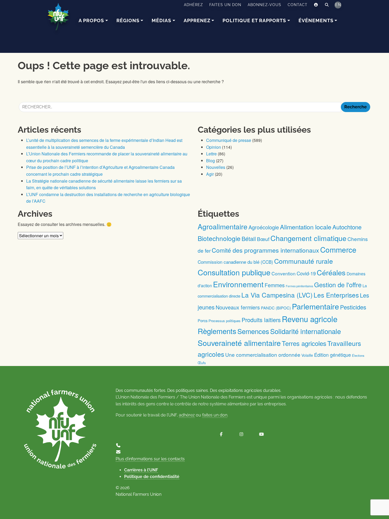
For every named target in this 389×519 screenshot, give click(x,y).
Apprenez (197, 20)
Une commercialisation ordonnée (262, 354)
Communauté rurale (303, 261)
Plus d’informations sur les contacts (150, 458)
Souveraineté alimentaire (239, 342)
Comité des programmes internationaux (265, 250)
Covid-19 (306, 273)
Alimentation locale (305, 226)
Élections (358, 355)
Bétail (249, 238)
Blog (210, 160)
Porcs (202, 320)
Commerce (338, 249)
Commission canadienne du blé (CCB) (235, 261)
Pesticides (353, 307)
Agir (210, 174)
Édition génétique (332, 354)
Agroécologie (263, 227)
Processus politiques (225, 320)
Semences (253, 331)
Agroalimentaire (222, 226)
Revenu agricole (309, 318)
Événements (315, 20)
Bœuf (263, 238)
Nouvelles (215, 167)
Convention (284, 273)
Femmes (275, 285)
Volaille (307, 355)
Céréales (331, 272)
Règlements (217, 331)
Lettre (211, 154)
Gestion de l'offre (337, 284)
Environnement (238, 284)
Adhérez (193, 5)
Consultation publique (234, 272)
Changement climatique (308, 238)
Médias (161, 20)
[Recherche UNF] (327, 5)
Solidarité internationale (305, 331)
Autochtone (346, 227)
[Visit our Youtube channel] (261, 434)
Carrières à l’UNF (141, 469)
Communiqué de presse (228, 140)
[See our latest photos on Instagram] (241, 434)
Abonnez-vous (264, 5)
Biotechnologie (219, 238)
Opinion (213, 147)
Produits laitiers (261, 320)
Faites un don (225, 5)
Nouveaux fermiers (238, 307)
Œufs (202, 362)
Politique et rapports (254, 20)
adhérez (187, 415)
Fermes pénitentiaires (299, 286)
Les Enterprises (336, 294)
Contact (297, 5)
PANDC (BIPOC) (276, 308)
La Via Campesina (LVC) (277, 294)
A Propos (91, 20)
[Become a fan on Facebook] (221, 434)
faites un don (214, 415)
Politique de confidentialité (151, 476)
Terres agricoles (304, 343)
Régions (127, 20)
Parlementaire (315, 306)
